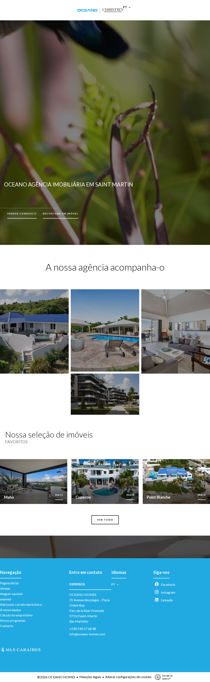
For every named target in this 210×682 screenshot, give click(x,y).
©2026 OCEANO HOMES (56, 677)
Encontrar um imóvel (60, 213)
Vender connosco (22, 213)
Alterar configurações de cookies (128, 677)
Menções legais (90, 677)
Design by (167, 677)
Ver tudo (105, 519)
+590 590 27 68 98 (82, 629)
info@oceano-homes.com (87, 634)
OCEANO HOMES (82, 594)
